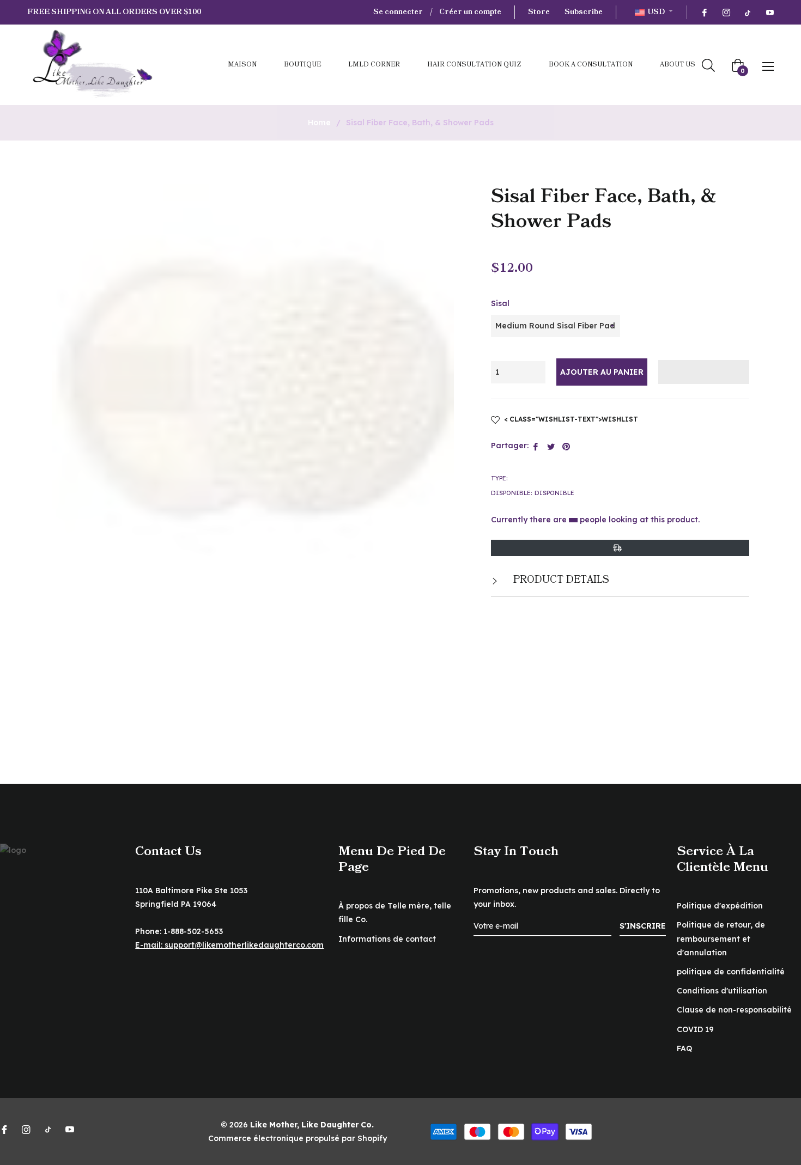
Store (539, 12)
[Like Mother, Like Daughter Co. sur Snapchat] (747, 12)
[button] (703, 372)
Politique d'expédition (720, 906)
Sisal (500, 303)
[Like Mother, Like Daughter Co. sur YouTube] (769, 12)
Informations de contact (387, 939)
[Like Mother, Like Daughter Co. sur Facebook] (704, 12)
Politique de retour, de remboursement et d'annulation (721, 938)
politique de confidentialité (731, 972)
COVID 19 (695, 1029)
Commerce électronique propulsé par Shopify (297, 1138)
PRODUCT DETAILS (560, 580)
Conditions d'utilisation (722, 991)
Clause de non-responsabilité (734, 1010)
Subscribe (584, 12)
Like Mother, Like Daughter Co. (312, 1125)
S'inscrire (643, 926)
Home (319, 122)
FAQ (684, 1048)
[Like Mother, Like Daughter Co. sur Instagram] (725, 12)
